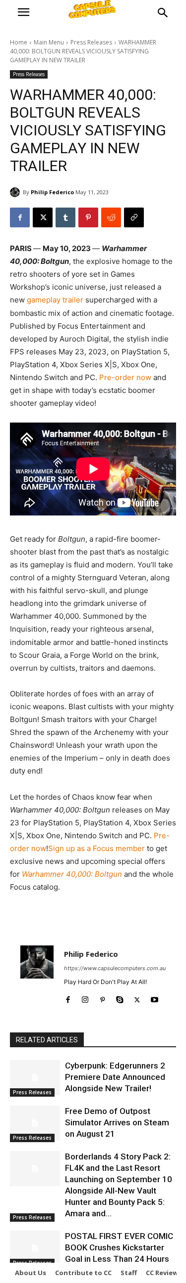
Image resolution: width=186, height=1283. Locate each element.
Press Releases (91, 42)
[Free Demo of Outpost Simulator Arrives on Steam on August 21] (35, 1123)
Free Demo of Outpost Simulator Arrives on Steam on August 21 (117, 1122)
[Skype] (120, 997)
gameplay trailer (55, 299)
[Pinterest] (88, 217)
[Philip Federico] (16, 192)
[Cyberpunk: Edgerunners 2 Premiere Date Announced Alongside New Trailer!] (35, 1077)
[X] (43, 217)
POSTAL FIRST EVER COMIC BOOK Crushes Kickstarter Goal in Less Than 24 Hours (119, 1247)
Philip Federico (52, 192)
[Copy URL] (134, 217)
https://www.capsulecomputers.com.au (115, 968)
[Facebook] (20, 217)
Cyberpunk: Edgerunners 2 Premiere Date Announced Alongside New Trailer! (115, 1077)
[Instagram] (85, 997)
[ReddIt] (111, 217)
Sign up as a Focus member (96, 848)
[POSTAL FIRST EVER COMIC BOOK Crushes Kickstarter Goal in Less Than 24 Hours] (35, 1248)
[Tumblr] (65, 217)
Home (18, 42)
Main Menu (49, 42)
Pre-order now (125, 377)
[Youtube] (154, 997)
